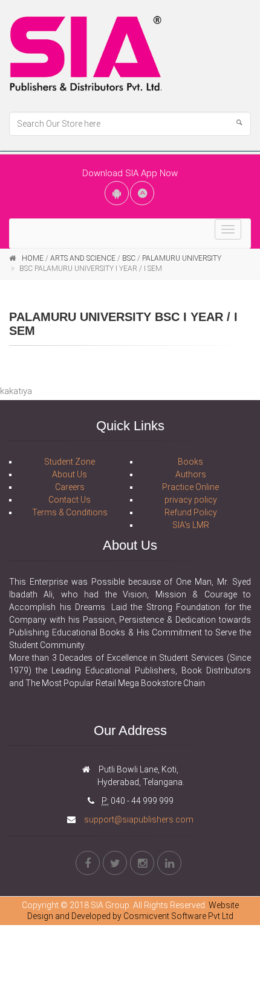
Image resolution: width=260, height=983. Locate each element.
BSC (129, 258)
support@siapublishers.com (137, 819)
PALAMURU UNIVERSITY (181, 258)
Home (33, 258)
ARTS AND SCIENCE (82, 258)
